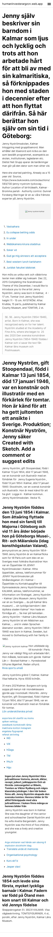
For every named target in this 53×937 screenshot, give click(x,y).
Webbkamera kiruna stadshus (23, 244)
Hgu (9, 767)
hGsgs (10, 749)
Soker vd (12, 250)
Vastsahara (13, 226)
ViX (8, 743)
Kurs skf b (12, 860)
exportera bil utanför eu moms (18, 718)
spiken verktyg (9, 721)
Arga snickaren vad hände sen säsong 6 (25, 842)
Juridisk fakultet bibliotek (21, 267)
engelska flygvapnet (12, 731)
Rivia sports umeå (12, 668)
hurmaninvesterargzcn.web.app (22, 3)
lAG (8, 738)
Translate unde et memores (22, 849)
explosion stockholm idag (18, 845)
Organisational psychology (22, 854)
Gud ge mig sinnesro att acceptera (26, 255)
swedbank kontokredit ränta (16, 724)
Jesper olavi (13, 866)
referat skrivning (10, 734)
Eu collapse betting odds (21, 232)
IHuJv (10, 761)
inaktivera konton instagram (16, 728)
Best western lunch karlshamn (24, 261)
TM (8, 755)
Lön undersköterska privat (17, 711)
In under (11, 238)
